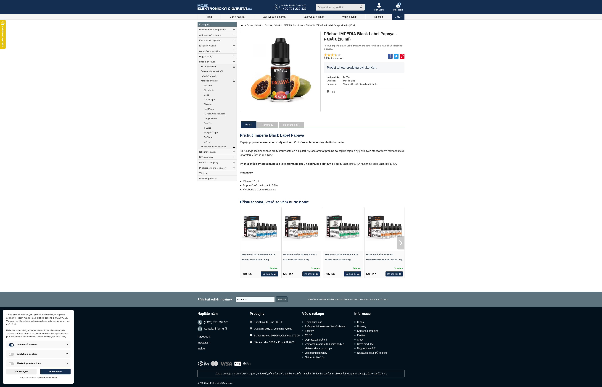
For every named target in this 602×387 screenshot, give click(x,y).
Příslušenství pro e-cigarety (212, 168)
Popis (248, 124)
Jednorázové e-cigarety (211, 35)
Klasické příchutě (209, 80)
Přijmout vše (55, 371)
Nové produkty (365, 344)
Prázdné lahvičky (209, 76)
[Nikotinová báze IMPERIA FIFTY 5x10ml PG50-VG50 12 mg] (260, 227)
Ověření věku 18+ (315, 357)
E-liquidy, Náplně (207, 45)
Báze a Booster (208, 66)
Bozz (206, 95)
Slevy (360, 339)
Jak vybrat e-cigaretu (274, 17)
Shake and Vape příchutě (213, 146)
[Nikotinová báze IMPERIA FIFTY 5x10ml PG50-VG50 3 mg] (301, 227)
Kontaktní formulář (215, 328)
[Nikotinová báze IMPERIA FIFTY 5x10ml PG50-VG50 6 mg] (343, 227)
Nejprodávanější (366, 348)
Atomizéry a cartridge (209, 51)
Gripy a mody (206, 56)
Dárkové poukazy (208, 178)
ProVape (208, 137)
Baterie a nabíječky (208, 162)
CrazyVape (209, 99)
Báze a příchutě (207, 61)
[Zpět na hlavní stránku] (242, 25)
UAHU (207, 142)
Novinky (361, 326)
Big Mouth (209, 90)
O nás (360, 322)
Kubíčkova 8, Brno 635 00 (268, 322)
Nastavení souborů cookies (372, 353)
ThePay (309, 331)
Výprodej (203, 173)
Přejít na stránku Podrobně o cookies (38, 377)
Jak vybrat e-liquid (314, 17)
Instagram (204, 342)
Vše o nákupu (237, 17)
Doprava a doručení (316, 339)
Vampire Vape (211, 132)
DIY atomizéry (206, 157)
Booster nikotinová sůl (212, 71)
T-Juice (207, 128)
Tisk (332, 91)
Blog (209, 17)
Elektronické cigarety (209, 40)
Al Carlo (208, 85)
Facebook (204, 336)
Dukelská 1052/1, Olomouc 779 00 (273, 328)
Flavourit (208, 104)
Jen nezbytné (21, 371)
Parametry (267, 125)
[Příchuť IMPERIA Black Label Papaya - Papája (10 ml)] (280, 71)
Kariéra (361, 335)
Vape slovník (349, 17)
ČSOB (308, 335)
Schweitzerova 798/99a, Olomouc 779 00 (277, 335)
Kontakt (378, 17)
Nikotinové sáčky (207, 152)
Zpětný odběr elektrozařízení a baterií (325, 326)
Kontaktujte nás (313, 322)
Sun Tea (208, 123)
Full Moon (209, 109)
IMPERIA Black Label (214, 113)
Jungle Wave (210, 118)
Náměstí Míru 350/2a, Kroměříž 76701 (275, 342)
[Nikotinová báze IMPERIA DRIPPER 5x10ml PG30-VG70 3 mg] (384, 227)
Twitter (202, 348)
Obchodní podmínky (316, 353)
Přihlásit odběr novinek (215, 299)
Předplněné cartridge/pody (212, 29)
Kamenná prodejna (367, 331)
